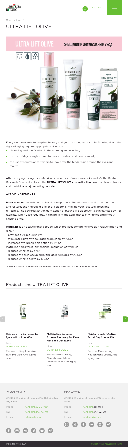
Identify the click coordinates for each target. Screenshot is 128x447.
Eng (100, 7)
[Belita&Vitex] (13, 6)
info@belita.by (33, 417)
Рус (94, 7)
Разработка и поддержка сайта (106, 444)
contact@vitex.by (93, 417)
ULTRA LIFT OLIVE (16, 346)
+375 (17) (88, 406)
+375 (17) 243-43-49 (36, 411)
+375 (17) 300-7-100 (36, 406)
